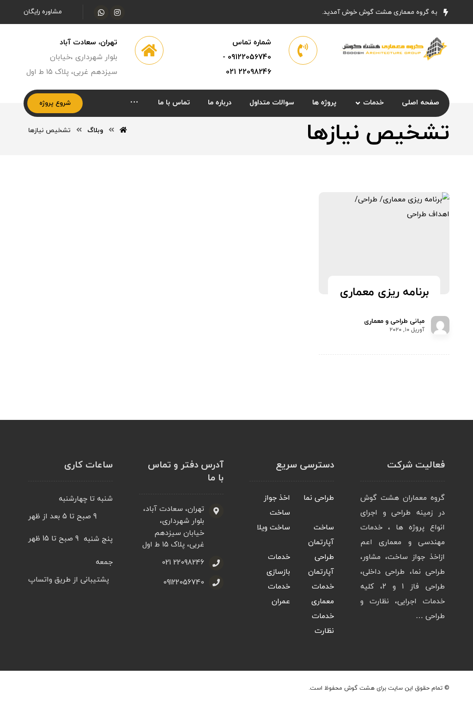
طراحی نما (318, 498)
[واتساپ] (101, 12)
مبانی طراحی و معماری (394, 321)
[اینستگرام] (117, 12)
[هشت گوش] (392, 48)
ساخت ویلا (273, 527)
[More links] (134, 103)
